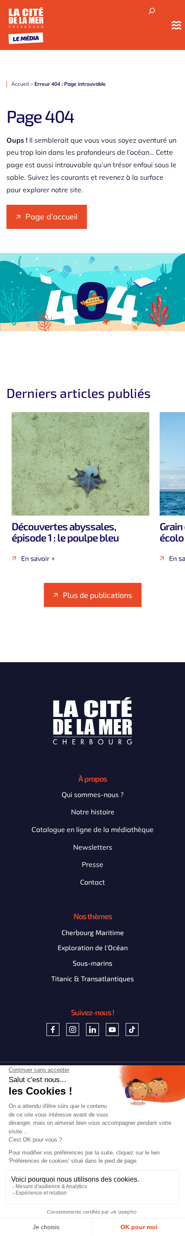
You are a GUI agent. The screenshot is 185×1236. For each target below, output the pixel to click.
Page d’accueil (51, 217)
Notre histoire (92, 811)
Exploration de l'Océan (93, 947)
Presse (92, 864)
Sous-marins (92, 963)
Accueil (20, 84)
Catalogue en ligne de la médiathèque (92, 829)
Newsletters (92, 847)
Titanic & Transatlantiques (92, 978)
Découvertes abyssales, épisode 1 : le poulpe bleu (65, 532)
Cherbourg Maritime (93, 932)
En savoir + (38, 558)
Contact (92, 882)
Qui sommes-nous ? (92, 794)
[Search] (152, 11)
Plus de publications (97, 595)
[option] (80, 487)
